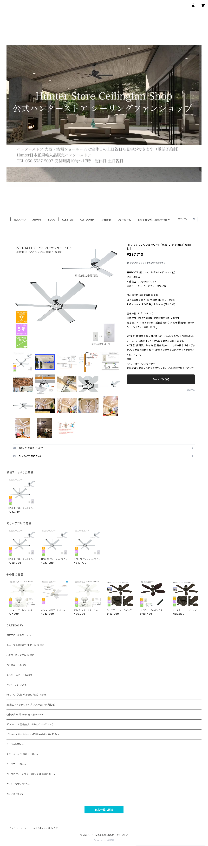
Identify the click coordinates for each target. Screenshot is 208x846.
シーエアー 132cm (16, 764)
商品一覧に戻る (104, 809)
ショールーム (124, 219)
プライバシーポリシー (18, 828)
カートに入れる (160, 379)
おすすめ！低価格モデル (18, 635)
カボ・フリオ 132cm (16, 684)
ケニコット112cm (15, 744)
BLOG (51, 219)
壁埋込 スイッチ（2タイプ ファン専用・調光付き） (31, 704)
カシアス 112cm (14, 794)
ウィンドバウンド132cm (18, 784)
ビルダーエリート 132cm (19, 674)
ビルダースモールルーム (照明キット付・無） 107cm (32, 734)
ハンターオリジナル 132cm (20, 654)
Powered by (100, 840)
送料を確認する (158, 263)
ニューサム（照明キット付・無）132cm (25, 645)
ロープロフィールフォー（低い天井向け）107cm (30, 774)
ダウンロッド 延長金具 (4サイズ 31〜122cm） (30, 724)
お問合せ (106, 219)
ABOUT (36, 219)
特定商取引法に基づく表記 (45, 828)
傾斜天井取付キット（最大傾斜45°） (24, 714)
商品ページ (20, 219)
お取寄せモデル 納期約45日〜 (154, 219)
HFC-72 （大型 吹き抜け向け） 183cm (26, 694)
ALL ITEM (68, 219)
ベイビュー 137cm (16, 664)
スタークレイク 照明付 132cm (22, 754)
